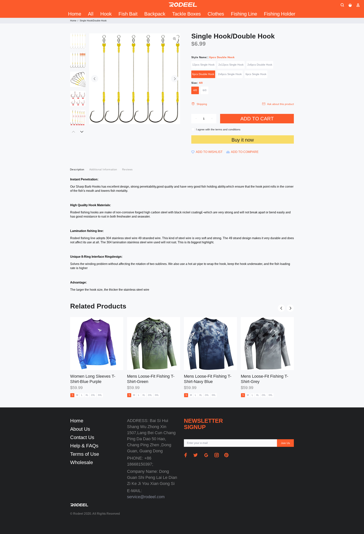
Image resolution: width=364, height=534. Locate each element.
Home (73, 20)
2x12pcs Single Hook (231, 64)
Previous (94, 78)
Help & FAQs (84, 446)
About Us (80, 429)
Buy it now (242, 140)
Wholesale (81, 462)
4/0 (195, 90)
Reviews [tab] (127, 169)
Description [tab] (77, 169)
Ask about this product (280, 104)
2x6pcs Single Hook (230, 74)
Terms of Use (84, 454)
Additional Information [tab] (103, 169)
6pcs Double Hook (203, 74)
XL (87, 395)
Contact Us (82, 437)
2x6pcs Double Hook (259, 64)
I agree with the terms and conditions (218, 129)
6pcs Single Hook (256, 74)
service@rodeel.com (146, 496)
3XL (100, 395)
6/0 (204, 90)
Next (174, 78)
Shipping (202, 104)
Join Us (285, 443)
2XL (93, 395)
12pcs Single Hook (203, 64)
